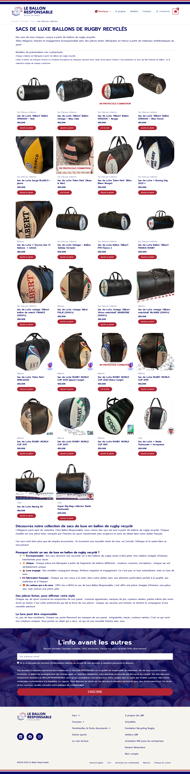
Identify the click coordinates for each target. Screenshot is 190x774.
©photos (146, 762)
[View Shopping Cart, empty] (175, 11)
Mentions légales (96, 762)
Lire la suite (105, 128)
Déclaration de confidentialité (127, 762)
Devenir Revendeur (135, 747)
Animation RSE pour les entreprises (144, 741)
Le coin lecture (80, 741)
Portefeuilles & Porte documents (90, 728)
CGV (109, 762)
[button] (109, 11)
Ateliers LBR (131, 734)
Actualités (130, 722)
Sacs (74, 715)
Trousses (77, 722)
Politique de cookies (162, 762)
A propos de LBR (134, 715)
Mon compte (132, 754)
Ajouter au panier (26, 128)
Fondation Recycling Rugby (140, 728)
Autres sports (79, 734)
